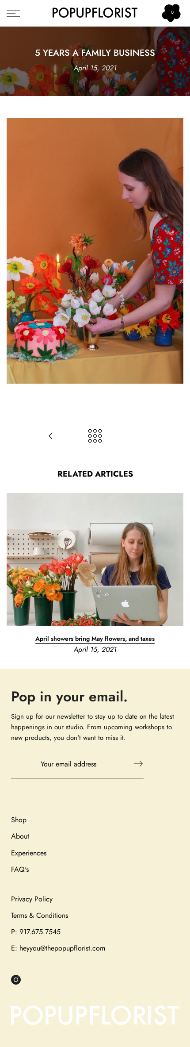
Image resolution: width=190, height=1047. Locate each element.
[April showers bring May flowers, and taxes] (51, 437)
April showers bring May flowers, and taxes (95, 638)
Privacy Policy (32, 899)
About (20, 836)
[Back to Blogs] (95, 437)
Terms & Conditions (39, 915)
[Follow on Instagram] (16, 980)
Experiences (28, 853)
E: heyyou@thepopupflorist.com (58, 948)
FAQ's (20, 869)
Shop (19, 820)
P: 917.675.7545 (36, 932)
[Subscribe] (134, 764)
